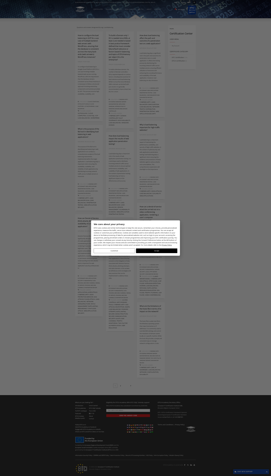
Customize (114, 251)
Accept (156, 251)
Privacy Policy (167, 245)
